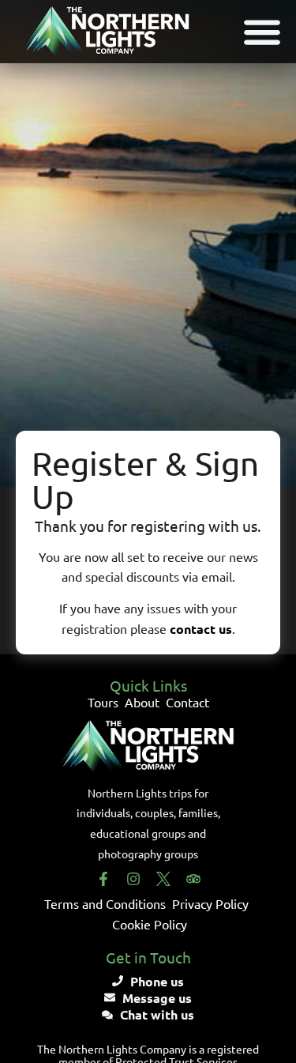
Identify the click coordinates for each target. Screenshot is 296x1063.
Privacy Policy (210, 903)
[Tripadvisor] (193, 879)
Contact (187, 702)
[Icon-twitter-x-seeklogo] (163, 879)
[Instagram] (133, 879)
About (142, 702)
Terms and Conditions (105, 903)
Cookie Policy (149, 924)
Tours (103, 702)
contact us (201, 628)
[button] (261, 32)
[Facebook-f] (103, 879)
